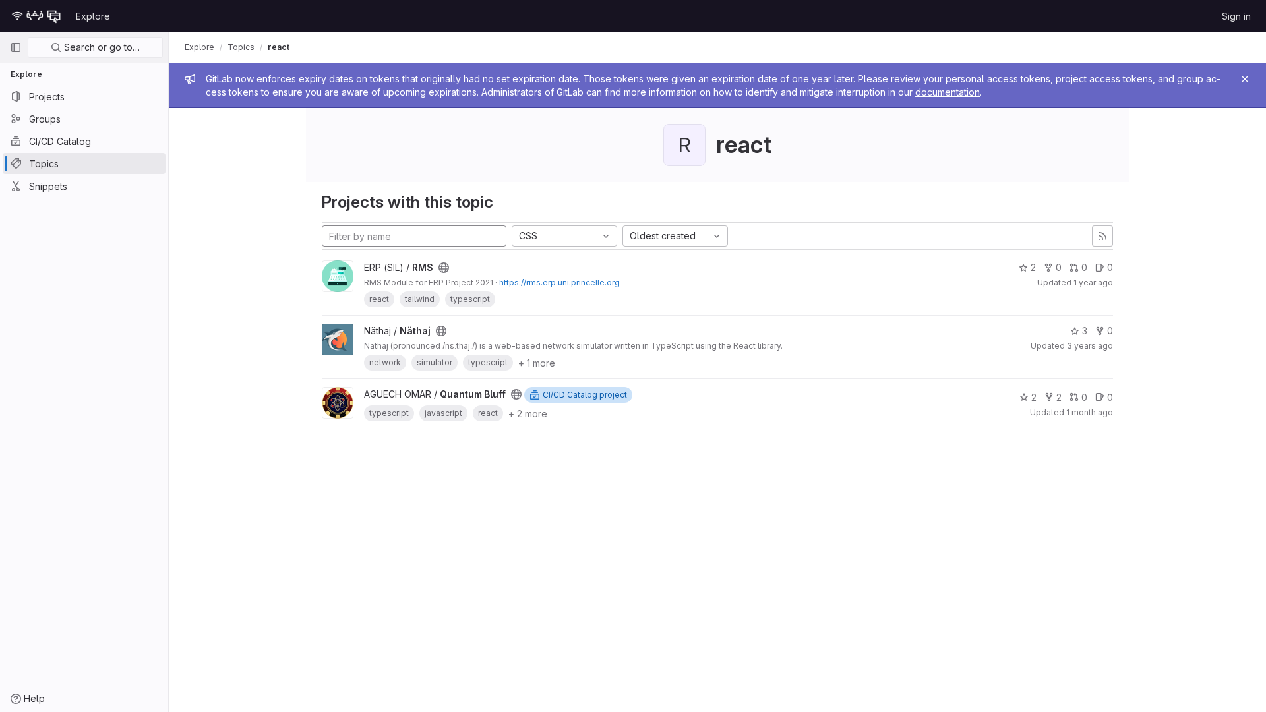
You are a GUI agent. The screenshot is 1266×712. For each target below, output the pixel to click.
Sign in (1236, 16)
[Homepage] (36, 15)
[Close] (1245, 79)
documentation (947, 92)
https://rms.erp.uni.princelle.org (559, 282)
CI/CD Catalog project (585, 395)
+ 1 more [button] (536, 363)
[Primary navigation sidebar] (15, 47)
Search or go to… (100, 47)
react (278, 47)
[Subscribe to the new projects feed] (1102, 236)
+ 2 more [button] (527, 413)
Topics (241, 47)
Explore (93, 16)
